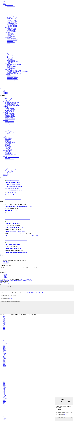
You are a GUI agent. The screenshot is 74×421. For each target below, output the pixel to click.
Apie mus (4, 83)
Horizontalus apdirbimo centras (10, 99)
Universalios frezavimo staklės (12, 21)
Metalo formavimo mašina (9, 57)
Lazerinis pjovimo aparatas (11, 76)
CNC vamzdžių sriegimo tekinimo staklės (14, 11)
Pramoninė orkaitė (6, 174)
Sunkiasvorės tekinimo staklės (12, 16)
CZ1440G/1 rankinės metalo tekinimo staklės (15, 231)
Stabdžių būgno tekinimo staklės (11, 280)
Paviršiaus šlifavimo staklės (11, 38)
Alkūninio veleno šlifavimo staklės (13, 44)
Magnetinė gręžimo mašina (11, 31)
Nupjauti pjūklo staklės (11, 36)
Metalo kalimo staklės (6, 137)
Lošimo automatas (10, 59)
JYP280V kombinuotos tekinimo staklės (14, 210)
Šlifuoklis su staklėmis (11, 42)
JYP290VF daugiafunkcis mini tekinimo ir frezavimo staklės (18, 206)
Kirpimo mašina (9, 51)
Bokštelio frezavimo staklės (11, 20)
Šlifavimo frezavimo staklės (11, 66)
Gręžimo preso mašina (11, 30)
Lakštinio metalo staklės (9, 50)
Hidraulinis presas (10, 48)
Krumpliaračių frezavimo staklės (12, 61)
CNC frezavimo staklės (9, 5)
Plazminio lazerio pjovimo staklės (12, 79)
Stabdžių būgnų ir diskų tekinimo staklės (14, 64)
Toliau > (3, 254)
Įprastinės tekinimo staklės (11, 14)
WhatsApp (8, 283)
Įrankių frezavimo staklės (11, 24)
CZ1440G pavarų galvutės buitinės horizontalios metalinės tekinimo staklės (21, 235)
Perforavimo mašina (8, 138)
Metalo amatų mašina (10, 56)
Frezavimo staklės (8, 19)
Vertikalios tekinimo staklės (11, 18)
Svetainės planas (22, 279)
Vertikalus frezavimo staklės (11, 22)
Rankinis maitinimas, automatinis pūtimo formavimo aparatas (17, 71)
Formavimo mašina (10, 55)
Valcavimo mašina (10, 53)
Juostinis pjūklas (10, 33)
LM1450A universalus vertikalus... (12, 194)
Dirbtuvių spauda (8, 139)
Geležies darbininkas (10, 62)
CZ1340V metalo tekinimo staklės (12, 244)
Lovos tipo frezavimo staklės (12, 25)
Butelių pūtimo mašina (8, 69)
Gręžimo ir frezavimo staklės (12, 26)
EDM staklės (9, 75)
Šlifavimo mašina (8, 37)
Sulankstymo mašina (21, 280)
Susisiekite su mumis (6, 86)
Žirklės (29, 280)
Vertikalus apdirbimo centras (12, 7)
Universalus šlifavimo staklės (12, 40)
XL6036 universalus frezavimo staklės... (13, 190)
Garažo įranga (7, 63)
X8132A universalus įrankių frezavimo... (14, 186)
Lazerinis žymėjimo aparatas (9, 173)
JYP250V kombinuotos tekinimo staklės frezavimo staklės (17, 219)
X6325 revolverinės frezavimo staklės (13, 199)
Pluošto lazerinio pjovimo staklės (12, 77)
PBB (26, 280)
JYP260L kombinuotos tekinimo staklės (13, 214)
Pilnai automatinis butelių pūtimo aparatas (14, 70)
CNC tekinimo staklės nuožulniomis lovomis (14, 10)
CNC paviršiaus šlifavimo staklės (12, 39)
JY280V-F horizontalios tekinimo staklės (14, 227)
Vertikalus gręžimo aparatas (11, 28)
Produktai (4, 4)
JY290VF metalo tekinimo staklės (12, 223)
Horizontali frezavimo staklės (12, 23)
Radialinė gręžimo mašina (11, 29)
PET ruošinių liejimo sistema (12, 72)
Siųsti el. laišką (3, 282)
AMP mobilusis (28, 279)
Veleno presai (9, 47)
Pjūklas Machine (7, 32)
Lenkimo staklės (10, 52)
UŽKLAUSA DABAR (4, 269)
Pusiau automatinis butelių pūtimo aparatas (14, 73)
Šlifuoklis (8, 43)
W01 (31, 280)
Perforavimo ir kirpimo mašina (12, 49)
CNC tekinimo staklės (6, 101)
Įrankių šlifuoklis (10, 41)
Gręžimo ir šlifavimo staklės (11, 68)
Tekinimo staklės (8, 13)
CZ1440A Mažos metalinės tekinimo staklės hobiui (16, 240)
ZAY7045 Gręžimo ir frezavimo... (12, 182)
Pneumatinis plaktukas (11, 60)
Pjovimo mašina (7, 74)
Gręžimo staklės (9, 65)
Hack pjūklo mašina (10, 34)
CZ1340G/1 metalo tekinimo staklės (13, 248)
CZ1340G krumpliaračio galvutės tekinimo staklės (16, 252)
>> (5, 254)
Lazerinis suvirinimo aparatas (12, 80)
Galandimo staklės (10, 67)
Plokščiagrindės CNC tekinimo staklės (11, 104)
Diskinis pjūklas (9, 35)
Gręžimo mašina (7, 27)
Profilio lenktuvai (10, 54)
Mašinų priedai (5, 175)
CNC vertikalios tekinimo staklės (12, 12)
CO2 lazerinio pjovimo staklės (12, 78)
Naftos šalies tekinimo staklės (12, 17)
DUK (4, 85)
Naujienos (4, 84)
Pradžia (4, 3)
